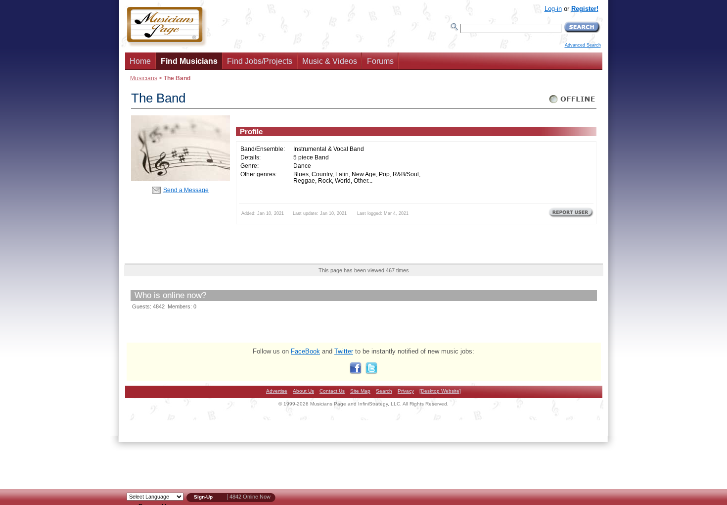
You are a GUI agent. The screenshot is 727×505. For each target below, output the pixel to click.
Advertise (276, 391)
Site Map (360, 391)
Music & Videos (329, 61)
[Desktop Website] (440, 391)
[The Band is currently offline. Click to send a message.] (572, 103)
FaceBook (305, 351)
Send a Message (186, 190)
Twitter (343, 351)
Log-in (553, 8)
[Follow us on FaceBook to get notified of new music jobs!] (356, 372)
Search (384, 391)
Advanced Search (583, 45)
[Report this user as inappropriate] (570, 216)
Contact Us (332, 391)
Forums (380, 61)
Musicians (143, 78)
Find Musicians (189, 61)
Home (140, 61)
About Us (303, 391)
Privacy (406, 391)
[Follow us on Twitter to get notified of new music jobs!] (371, 372)
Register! (584, 8)
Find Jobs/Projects (259, 61)
